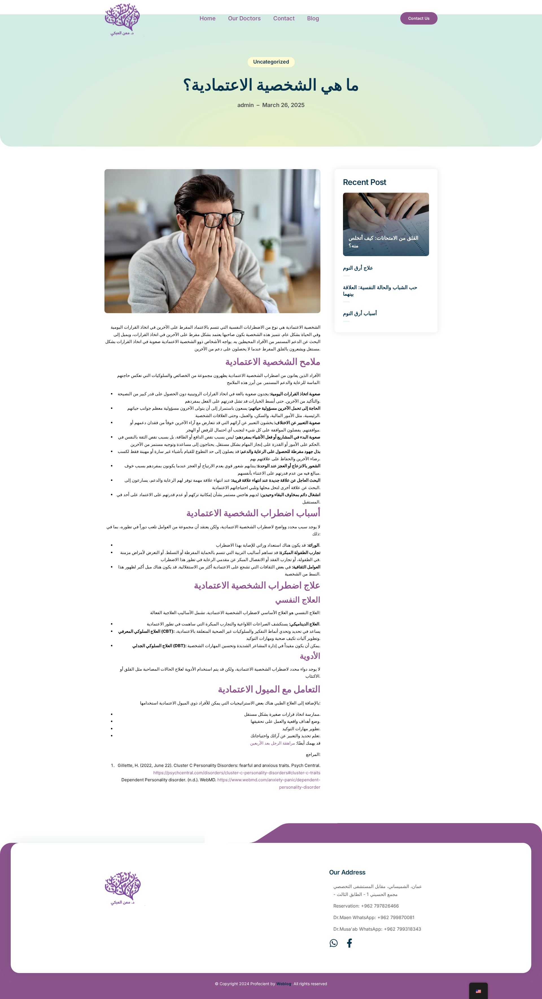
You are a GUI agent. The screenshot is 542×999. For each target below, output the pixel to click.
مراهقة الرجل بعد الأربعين (272, 743)
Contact (284, 18)
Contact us (419, 18)
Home (208, 18)
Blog (313, 18)
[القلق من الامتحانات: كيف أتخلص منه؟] (386, 224)
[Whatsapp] (333, 943)
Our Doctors (244, 18)
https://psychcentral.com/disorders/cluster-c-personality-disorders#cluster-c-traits (236, 772)
